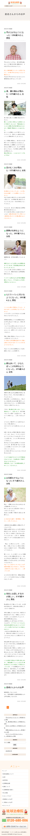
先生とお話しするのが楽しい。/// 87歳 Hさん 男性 (15, 596)
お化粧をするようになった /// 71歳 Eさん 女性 (15, 481)
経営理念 (5, 780)
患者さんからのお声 (15, 687)
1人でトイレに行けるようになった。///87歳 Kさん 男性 (15, 297)
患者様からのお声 (7, 799)
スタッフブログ (7, 796)
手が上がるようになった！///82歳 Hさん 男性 (15, 35)
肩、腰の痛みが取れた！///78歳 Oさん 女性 (15, 94)
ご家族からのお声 (7, 802)
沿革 (4, 777)
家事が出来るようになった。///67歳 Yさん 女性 (15, 233)
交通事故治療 (6, 783)
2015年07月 (9, 751)
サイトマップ (6, 805)
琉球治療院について (8, 774)
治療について (6, 786)
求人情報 (5, 792)
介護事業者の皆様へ (8, 789)
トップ (5, 770)
